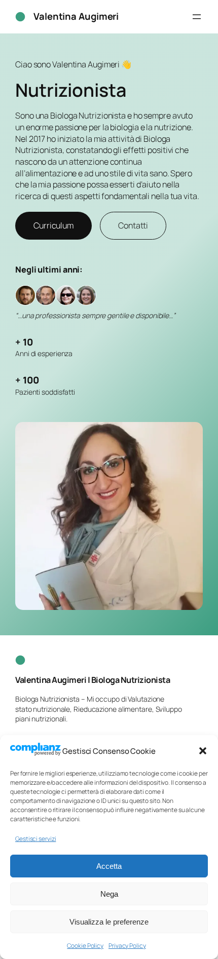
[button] (203, 751)
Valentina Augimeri (76, 16)
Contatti (133, 225)
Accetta (109, 866)
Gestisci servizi (35, 838)
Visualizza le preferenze (109, 921)
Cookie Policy (85, 945)
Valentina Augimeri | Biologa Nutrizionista (92, 679)
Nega (109, 894)
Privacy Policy (127, 945)
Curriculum (53, 225)
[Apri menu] (197, 17)
